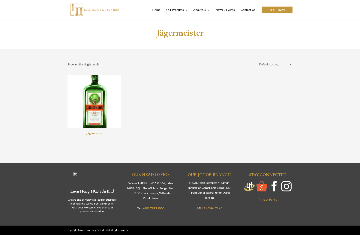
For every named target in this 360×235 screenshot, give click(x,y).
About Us (199, 9)
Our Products (175, 9)
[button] (277, 10)
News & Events (225, 9)
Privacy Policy (268, 199)
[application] (186, 9)
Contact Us (248, 9)
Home (156, 9)
